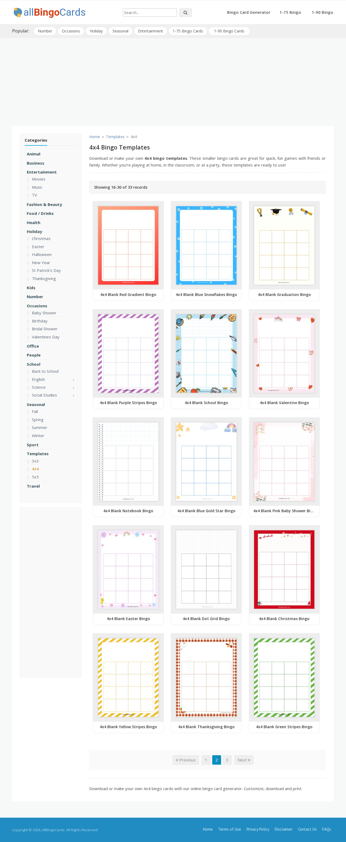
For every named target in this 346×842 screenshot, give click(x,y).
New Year (41, 262)
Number (45, 31)
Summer (39, 427)
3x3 (35, 461)
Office (33, 346)
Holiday (96, 31)
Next (243, 760)
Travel (33, 486)
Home (208, 829)
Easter (38, 246)
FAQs (326, 829)
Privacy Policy (258, 829)
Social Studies (44, 395)
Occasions (71, 31)
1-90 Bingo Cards (229, 31)
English (38, 379)
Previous (187, 760)
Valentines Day (45, 337)
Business (35, 163)
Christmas (41, 238)
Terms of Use (229, 829)
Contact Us (307, 829)
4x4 (35, 468)
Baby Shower (44, 312)
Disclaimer (283, 829)
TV (34, 195)
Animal (33, 154)
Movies (38, 179)
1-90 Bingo (322, 12)
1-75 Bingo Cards (188, 31)
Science (39, 387)
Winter (38, 435)
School (33, 364)
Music (37, 187)
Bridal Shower (45, 328)
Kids (31, 287)
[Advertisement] (173, 80)
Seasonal (120, 31)
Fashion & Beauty (44, 204)
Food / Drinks (40, 213)
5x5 (35, 477)
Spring (38, 419)
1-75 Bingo (290, 12)
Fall (35, 411)
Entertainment (150, 31)
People (34, 355)
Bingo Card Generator (248, 12)
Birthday (40, 321)
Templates (38, 453)
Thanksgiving (44, 278)
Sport (33, 444)
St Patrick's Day (46, 270)
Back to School (45, 371)
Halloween (42, 254)
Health (33, 222)
